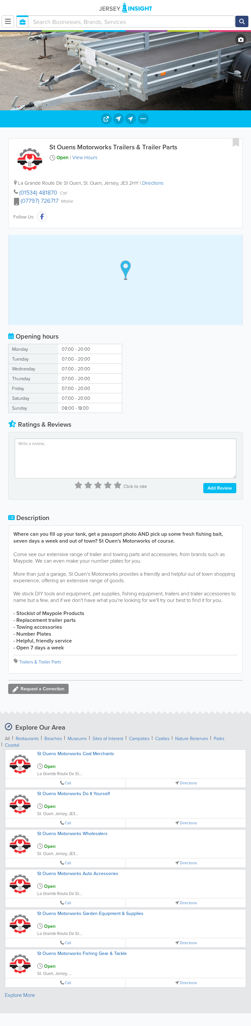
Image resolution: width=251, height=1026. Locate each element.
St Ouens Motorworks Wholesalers (72, 833)
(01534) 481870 (38, 192)
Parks (219, 738)
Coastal (12, 745)
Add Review (220, 488)
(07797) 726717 (40, 200)
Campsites (139, 738)
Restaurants (27, 738)
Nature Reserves (191, 738)
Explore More (20, 994)
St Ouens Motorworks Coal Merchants (75, 753)
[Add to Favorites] (236, 142)
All (7, 738)
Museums (77, 738)
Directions (152, 182)
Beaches (53, 738)
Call (68, 783)
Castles (162, 738)
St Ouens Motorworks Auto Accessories (77, 873)
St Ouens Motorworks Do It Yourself (73, 793)
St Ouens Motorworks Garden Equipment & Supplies (90, 913)
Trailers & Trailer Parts (40, 662)
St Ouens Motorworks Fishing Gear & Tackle (82, 953)
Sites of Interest (107, 738)
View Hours (84, 157)
